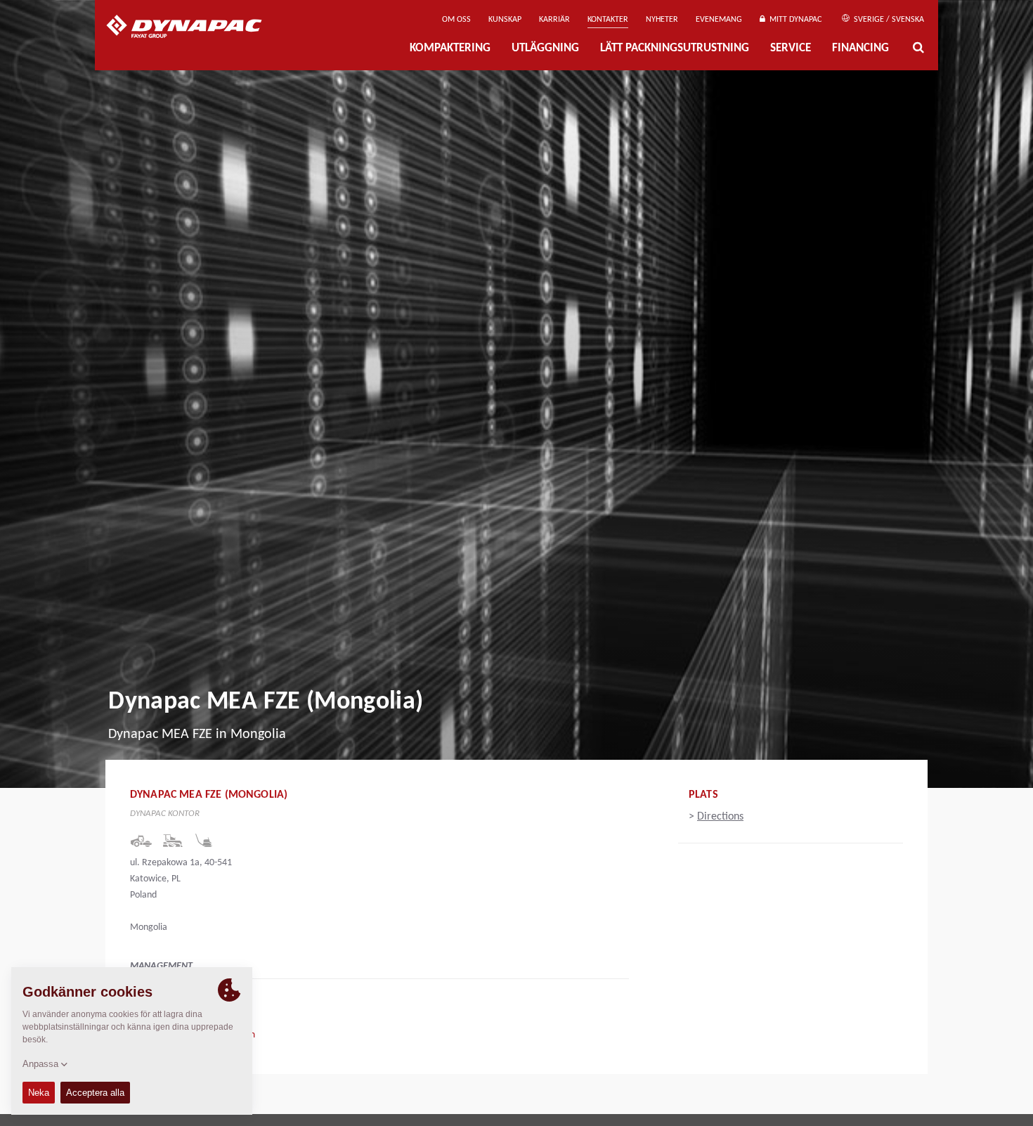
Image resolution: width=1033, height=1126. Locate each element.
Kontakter (607, 19)
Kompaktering (450, 48)
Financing (860, 48)
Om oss (456, 19)
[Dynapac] (194, 28)
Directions (720, 816)
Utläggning (545, 48)
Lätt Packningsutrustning (674, 48)
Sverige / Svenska (888, 19)
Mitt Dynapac (793, 19)
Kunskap (504, 19)
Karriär (554, 19)
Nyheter (662, 19)
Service (790, 48)
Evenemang (719, 19)
